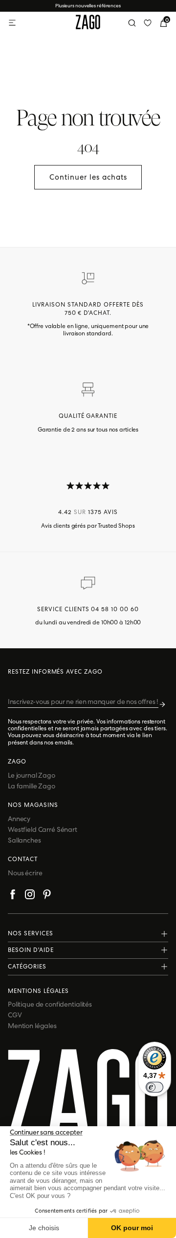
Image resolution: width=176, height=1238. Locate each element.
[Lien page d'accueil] (88, 23)
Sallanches (24, 840)
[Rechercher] (132, 23)
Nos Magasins (33, 805)
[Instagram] (30, 895)
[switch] (154, 1087)
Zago (17, 761)
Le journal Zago (31, 775)
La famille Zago (31, 786)
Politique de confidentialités (50, 1004)
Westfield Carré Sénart (42, 829)
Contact (23, 859)
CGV (15, 1014)
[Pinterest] (47, 895)
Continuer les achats (88, 177)
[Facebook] (13, 895)
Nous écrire (25, 872)
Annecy (19, 818)
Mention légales (32, 1025)
